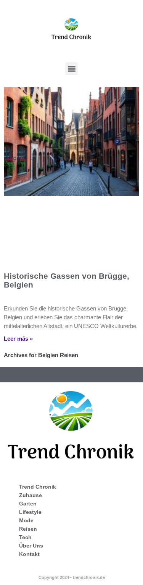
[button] (71, 68)
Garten (28, 503)
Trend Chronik (37, 487)
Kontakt (29, 554)
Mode (26, 520)
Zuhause (30, 495)
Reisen (28, 529)
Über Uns (31, 546)
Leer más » (18, 338)
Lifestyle (30, 512)
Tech (25, 537)
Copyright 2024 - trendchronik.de (72, 577)
